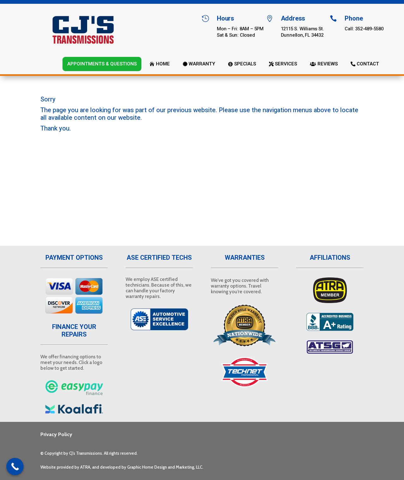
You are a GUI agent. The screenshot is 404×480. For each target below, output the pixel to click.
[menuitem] (101, 64)
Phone (354, 18)
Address (293, 18)
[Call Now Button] (15, 466)
